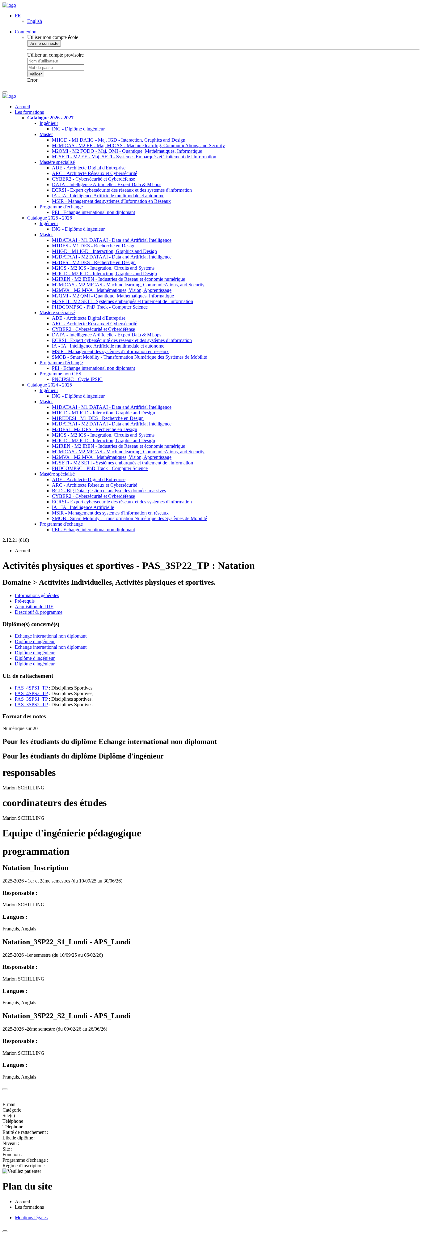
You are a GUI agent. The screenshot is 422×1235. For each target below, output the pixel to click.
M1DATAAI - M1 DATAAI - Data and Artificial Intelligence (111, 240)
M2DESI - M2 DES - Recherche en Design (94, 429)
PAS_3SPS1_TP (31, 699)
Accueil (22, 106)
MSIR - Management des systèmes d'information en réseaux (110, 351)
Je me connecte (44, 43)
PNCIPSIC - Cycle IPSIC (77, 379)
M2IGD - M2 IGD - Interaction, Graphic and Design (103, 440)
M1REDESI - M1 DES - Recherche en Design (98, 418)
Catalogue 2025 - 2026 (49, 217)
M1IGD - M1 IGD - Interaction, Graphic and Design (103, 412)
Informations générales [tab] (37, 595)
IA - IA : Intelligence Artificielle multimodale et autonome (108, 195)
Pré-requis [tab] (25, 601)
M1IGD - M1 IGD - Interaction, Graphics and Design (104, 251)
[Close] (4, 1089)
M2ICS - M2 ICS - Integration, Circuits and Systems (103, 268)
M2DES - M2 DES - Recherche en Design (94, 262)
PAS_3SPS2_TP (31, 704)
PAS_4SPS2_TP (31, 693)
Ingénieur (49, 123)
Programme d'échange (61, 206)
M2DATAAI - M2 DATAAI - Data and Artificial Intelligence (111, 256)
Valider (36, 74)
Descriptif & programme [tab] (38, 612)
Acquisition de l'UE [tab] (34, 606)
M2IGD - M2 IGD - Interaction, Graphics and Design (104, 273)
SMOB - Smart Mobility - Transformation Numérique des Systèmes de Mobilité (129, 357)
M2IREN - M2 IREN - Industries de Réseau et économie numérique (118, 279)
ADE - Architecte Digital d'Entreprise (88, 167)
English (34, 21)
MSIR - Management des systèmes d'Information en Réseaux (111, 201)
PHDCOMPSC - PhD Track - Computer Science (100, 307)
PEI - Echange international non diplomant (93, 212)
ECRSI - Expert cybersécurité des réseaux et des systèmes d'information (122, 190)
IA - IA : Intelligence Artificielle (83, 507)
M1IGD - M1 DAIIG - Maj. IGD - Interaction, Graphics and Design (118, 140)
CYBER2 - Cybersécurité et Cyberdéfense (93, 179)
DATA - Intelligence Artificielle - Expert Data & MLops (106, 184)
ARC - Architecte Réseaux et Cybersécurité (94, 173)
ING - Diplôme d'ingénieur (78, 128)
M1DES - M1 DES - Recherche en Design (94, 245)
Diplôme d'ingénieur (35, 641)
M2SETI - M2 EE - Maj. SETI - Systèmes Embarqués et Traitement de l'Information (134, 156)
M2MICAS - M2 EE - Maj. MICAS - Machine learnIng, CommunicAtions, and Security (138, 145)
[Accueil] (9, 5)
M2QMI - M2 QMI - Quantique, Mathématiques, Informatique (113, 295)
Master (46, 134)
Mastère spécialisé (57, 162)
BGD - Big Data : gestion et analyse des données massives (109, 490)
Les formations (29, 112)
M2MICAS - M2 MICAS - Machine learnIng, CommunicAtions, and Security (128, 284)
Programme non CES (60, 373)
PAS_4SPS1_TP (31, 687)
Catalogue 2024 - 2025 (49, 384)
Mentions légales (31, 1217)
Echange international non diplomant (51, 636)
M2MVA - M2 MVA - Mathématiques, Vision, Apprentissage (111, 290)
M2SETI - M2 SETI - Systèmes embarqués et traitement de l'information (122, 301)
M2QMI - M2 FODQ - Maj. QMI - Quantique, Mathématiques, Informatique (127, 151)
